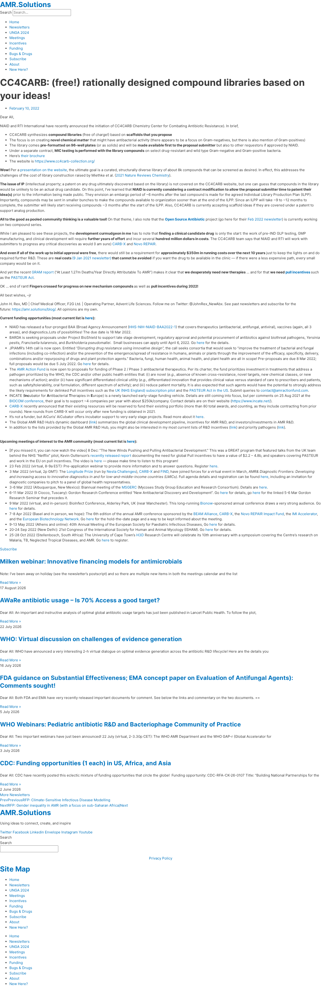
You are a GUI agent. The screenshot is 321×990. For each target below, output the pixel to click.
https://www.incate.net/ (251, 401)
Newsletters (19, 27)
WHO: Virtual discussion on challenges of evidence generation (91, 639)
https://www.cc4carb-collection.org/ (65, 161)
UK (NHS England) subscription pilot (145, 390)
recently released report (110, 455)
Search (6, 12)
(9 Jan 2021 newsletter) (91, 258)
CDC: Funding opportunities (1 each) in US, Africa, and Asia (85, 763)
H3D (140, 535)
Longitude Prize (80, 471)
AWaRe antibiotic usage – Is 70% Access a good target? (80, 600)
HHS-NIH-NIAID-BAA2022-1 (152, 327)
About (14, 64)
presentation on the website (43, 170)
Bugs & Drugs (20, 53)
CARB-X (119, 244)
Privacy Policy (160, 858)
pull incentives (298, 272)
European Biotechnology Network (51, 519)
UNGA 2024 (19, 32)
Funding (16, 48)
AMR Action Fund (31, 369)
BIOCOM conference (26, 401)
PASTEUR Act (22, 277)
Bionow (206, 503)
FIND (164, 471)
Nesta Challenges (121, 471)
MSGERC (129, 487)
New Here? (18, 69)
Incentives (18, 43)
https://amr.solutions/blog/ (33, 309)
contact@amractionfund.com (284, 390)
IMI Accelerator (304, 514)
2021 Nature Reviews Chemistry (142, 175)
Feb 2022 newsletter (265, 219)
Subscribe (17, 59)
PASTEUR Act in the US (208, 390)
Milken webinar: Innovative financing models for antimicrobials (91, 561)
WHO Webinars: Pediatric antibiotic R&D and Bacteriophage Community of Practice (120, 724)
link (93, 422)
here (89, 318)
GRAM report (43, 272)
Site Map (15, 869)
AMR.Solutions (25, 4)
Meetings (17, 37)
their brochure (33, 156)
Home (14, 22)
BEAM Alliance (205, 514)
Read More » (10, 582)
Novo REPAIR (145, 244)
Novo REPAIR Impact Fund (262, 514)
